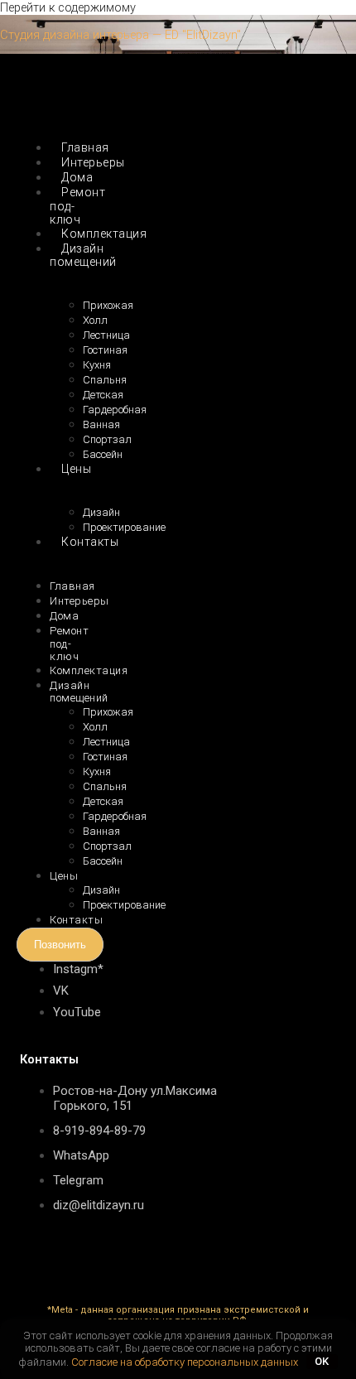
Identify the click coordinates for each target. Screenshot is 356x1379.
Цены (76, 468)
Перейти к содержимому (68, 7)
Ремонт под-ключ (77, 206)
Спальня (105, 380)
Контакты (89, 541)
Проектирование (124, 905)
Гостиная (105, 350)
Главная (72, 586)
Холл (95, 320)
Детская (103, 394)
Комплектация (104, 233)
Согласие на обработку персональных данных (184, 1361)
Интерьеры (79, 601)
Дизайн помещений (83, 255)
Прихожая (108, 305)
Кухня (97, 365)
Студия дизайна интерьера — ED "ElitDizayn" (120, 34)
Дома (64, 616)
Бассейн (103, 454)
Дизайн (101, 512)
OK (322, 1361)
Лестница (106, 335)
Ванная (101, 424)
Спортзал (107, 439)
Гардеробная (115, 409)
